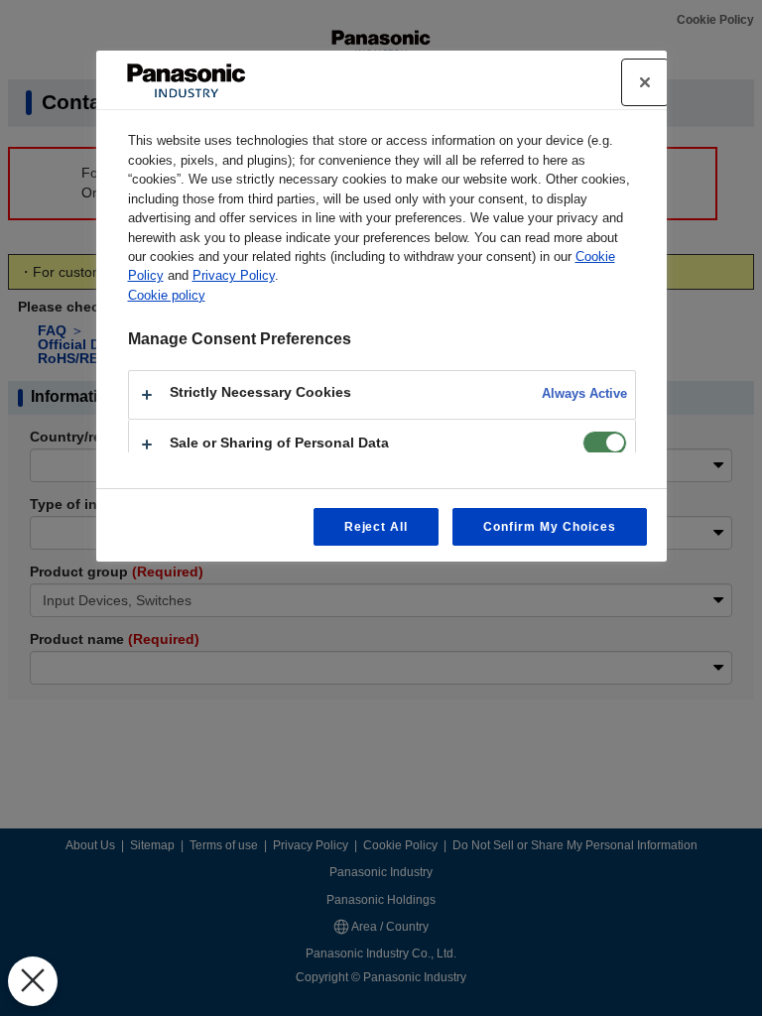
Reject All (376, 527)
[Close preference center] (645, 82)
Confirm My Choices (549, 527)
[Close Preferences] (33, 981)
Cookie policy (166, 295)
